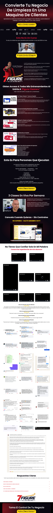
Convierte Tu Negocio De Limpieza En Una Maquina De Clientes (26, 10)
